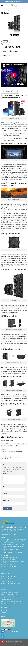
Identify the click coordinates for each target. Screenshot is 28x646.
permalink (10, 458)
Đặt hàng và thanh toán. (10, 557)
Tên (4, 486)
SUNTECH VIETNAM (17, 437)
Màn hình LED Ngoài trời (8, 579)
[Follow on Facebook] (11, 631)
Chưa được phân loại (6, 10)
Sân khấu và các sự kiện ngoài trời (11, 604)
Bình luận (6, 473)
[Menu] (2, 5)
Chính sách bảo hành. (9, 559)
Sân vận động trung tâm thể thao (11, 601)
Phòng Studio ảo (6, 599)
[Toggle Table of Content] (15, 91)
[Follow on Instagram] (13, 631)
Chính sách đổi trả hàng (10, 566)
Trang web (6, 500)
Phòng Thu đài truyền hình (9, 594)
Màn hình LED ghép (7, 581)
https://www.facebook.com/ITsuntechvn (12, 451)
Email (5, 493)
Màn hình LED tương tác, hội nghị (11, 583)
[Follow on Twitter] (15, 631)
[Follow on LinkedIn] (17, 631)
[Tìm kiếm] (25, 5)
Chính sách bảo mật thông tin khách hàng (13, 561)
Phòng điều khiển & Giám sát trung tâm (12, 597)
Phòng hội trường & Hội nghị (9, 592)
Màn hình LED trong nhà (8, 576)
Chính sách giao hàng (9, 564)
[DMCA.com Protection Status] (6, 629)
